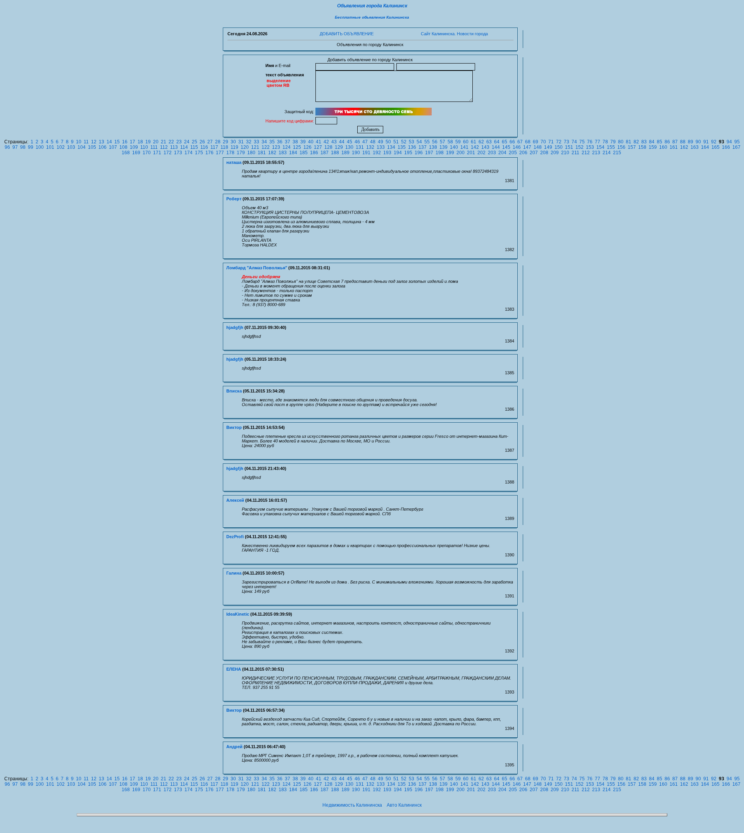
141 (464, 147)
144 (496, 147)
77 (597, 142)
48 (372, 142)
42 (326, 142)
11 (86, 142)
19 (148, 142)
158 (642, 147)
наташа (233, 162)
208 (544, 152)
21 (163, 142)
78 (605, 142)
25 (194, 142)
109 (134, 147)
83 (644, 142)
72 (558, 142)
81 (628, 142)
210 (565, 152)
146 (517, 147)
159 (653, 147)
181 (262, 152)
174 (188, 152)
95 (737, 142)
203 (492, 152)
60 (465, 142)
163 (695, 147)
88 (682, 142)
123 (276, 147)
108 (123, 147)
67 (520, 142)
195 (408, 152)
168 (126, 152)
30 (233, 142)
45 (349, 142)
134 (391, 147)
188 (335, 152)
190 (356, 152)
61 (473, 142)
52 (403, 142)
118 (224, 147)
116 (204, 147)
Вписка (234, 391)
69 (535, 142)
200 (460, 152)
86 (667, 142)
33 (256, 142)
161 (674, 147)
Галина (233, 573)
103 (71, 147)
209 (555, 152)
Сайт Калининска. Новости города (454, 33)
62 (481, 142)
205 (513, 152)
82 (636, 142)
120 (245, 147)
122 (266, 147)
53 (411, 142)
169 (136, 152)
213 (596, 152)
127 (318, 147)
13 (101, 142)
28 (217, 142)
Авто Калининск (404, 805)
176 (209, 152)
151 (569, 147)
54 (419, 142)
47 (365, 142)
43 (334, 142)
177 (220, 152)
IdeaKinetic (237, 614)
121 (255, 147)
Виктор (234, 427)
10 (78, 142)
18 (140, 142)
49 (380, 142)
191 (366, 152)
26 (202, 142)
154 (600, 147)
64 (496, 142)
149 (548, 147)
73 (566, 142)
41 (318, 142)
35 (272, 142)
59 (458, 142)
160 (663, 147)
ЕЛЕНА (233, 669)
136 (412, 147)
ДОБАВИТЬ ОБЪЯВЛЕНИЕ (347, 33)
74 (574, 142)
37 (287, 142)
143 (485, 147)
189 (345, 152)
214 (607, 152)
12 (93, 142)
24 (186, 142)
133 (381, 147)
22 (171, 142)
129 (339, 147)
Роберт (233, 198)
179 (241, 152)
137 (422, 147)
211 (575, 152)
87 (675, 142)
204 (502, 152)
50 (388, 142)
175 (199, 152)
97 (15, 147)
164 (705, 147)
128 (328, 147)
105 (92, 147)
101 (50, 147)
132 (370, 147)
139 (443, 147)
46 (357, 142)
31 (241, 142)
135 (402, 147)
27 (210, 142)
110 (144, 147)
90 (698, 142)
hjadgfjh (234, 327)
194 (398, 152)
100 (40, 147)
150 (559, 147)
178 (230, 152)
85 (659, 142)
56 (434, 142)
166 (726, 147)
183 (283, 152)
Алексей (235, 500)
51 (396, 142)
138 (433, 147)
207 (534, 152)
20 (155, 142)
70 (543, 142)
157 (632, 147)
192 (377, 152)
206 (523, 152)
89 (690, 142)
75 (582, 142)
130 (349, 147)
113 (174, 147)
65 (504, 142)
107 (113, 147)
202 (481, 152)
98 (23, 147)
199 (450, 152)
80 (620, 142)
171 (157, 152)
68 (527, 142)
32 (248, 142)
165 (715, 147)
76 (589, 142)
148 (538, 147)
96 (7, 147)
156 (621, 147)
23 (179, 142)
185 (304, 152)
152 (579, 147)
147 (527, 147)
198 (440, 152)
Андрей (234, 746)
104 (82, 147)
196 (419, 152)
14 (109, 142)
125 (297, 147)
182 (272, 152)
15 (117, 142)
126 (307, 147)
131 (360, 147)
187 (324, 152)
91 (706, 142)
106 (102, 147)
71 (551, 142)
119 (234, 147)
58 (450, 142)
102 (61, 147)
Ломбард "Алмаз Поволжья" (256, 267)
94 (729, 142)
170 (147, 152)
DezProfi (235, 536)
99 (30, 147)
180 (251, 152)
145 (506, 147)
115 (194, 147)
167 (736, 147)
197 (429, 152)
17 (132, 142)
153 (590, 147)
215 (617, 152)
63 (489, 142)
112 (164, 147)
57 (442, 142)
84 (651, 142)
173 (178, 152)
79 (613, 142)
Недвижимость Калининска (352, 805)
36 (279, 142)
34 (264, 142)
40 (310, 142)
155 (611, 147)
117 (214, 147)
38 (295, 142)
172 (168, 152)
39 (303, 142)
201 (471, 152)
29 (225, 142)
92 (713, 142)
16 (124, 142)
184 (293, 152)
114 (184, 147)
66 (512, 142)
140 (454, 147)
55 (427, 142)
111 (154, 147)
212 (586, 152)
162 (684, 147)
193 (387, 152)
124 (286, 147)
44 (341, 142)
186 (314, 152)
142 (475, 147)
